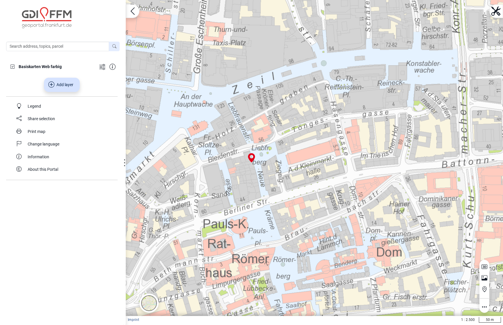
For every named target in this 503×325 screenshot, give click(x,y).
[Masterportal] (66, 17)
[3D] (484, 266)
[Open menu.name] (132, 11)
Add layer (64, 84)
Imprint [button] (133, 320)
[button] (149, 303)
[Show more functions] (102, 66)
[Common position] (484, 289)
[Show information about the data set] (112, 66)
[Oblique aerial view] (484, 278)
